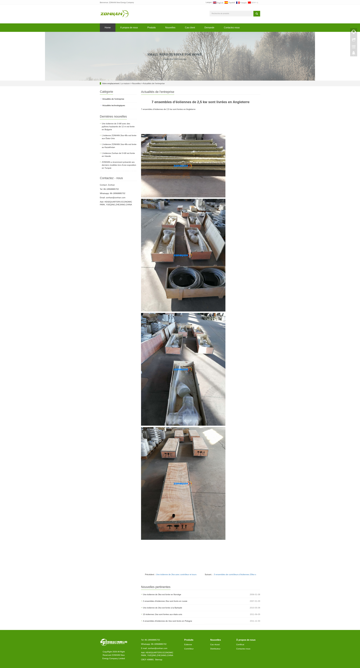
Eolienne (188, 644)
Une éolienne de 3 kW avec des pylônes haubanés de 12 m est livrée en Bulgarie (118, 126)
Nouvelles (170, 27)
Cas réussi (215, 644)
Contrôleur (189, 649)
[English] (218, 2)
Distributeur (215, 649)
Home (108, 27)
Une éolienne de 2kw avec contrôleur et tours (176, 574)
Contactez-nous (232, 27)
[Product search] (256, 13)
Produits (151, 27)
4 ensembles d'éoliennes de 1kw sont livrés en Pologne (167, 621)
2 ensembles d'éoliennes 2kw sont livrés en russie (165, 601)
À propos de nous (129, 27)
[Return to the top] (353, 53)
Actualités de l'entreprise (153, 83)
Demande (209, 27)
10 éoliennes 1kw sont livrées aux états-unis (162, 614)
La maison (125, 83)
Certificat (240, 644)
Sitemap (158, 659)
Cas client (190, 27)
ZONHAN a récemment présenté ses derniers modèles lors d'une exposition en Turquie (119, 165)
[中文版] (253, 2)
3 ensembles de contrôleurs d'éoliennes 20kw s (235, 574)
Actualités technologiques (113, 105)
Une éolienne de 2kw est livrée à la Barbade (162, 608)
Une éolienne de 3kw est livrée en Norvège (162, 594)
